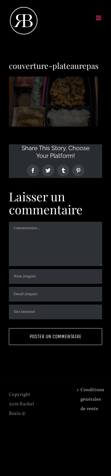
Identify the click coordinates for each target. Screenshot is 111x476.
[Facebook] (33, 170)
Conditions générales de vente (90, 399)
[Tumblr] (63, 170)
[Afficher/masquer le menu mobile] (99, 18)
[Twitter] (48, 170)
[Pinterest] (78, 170)
